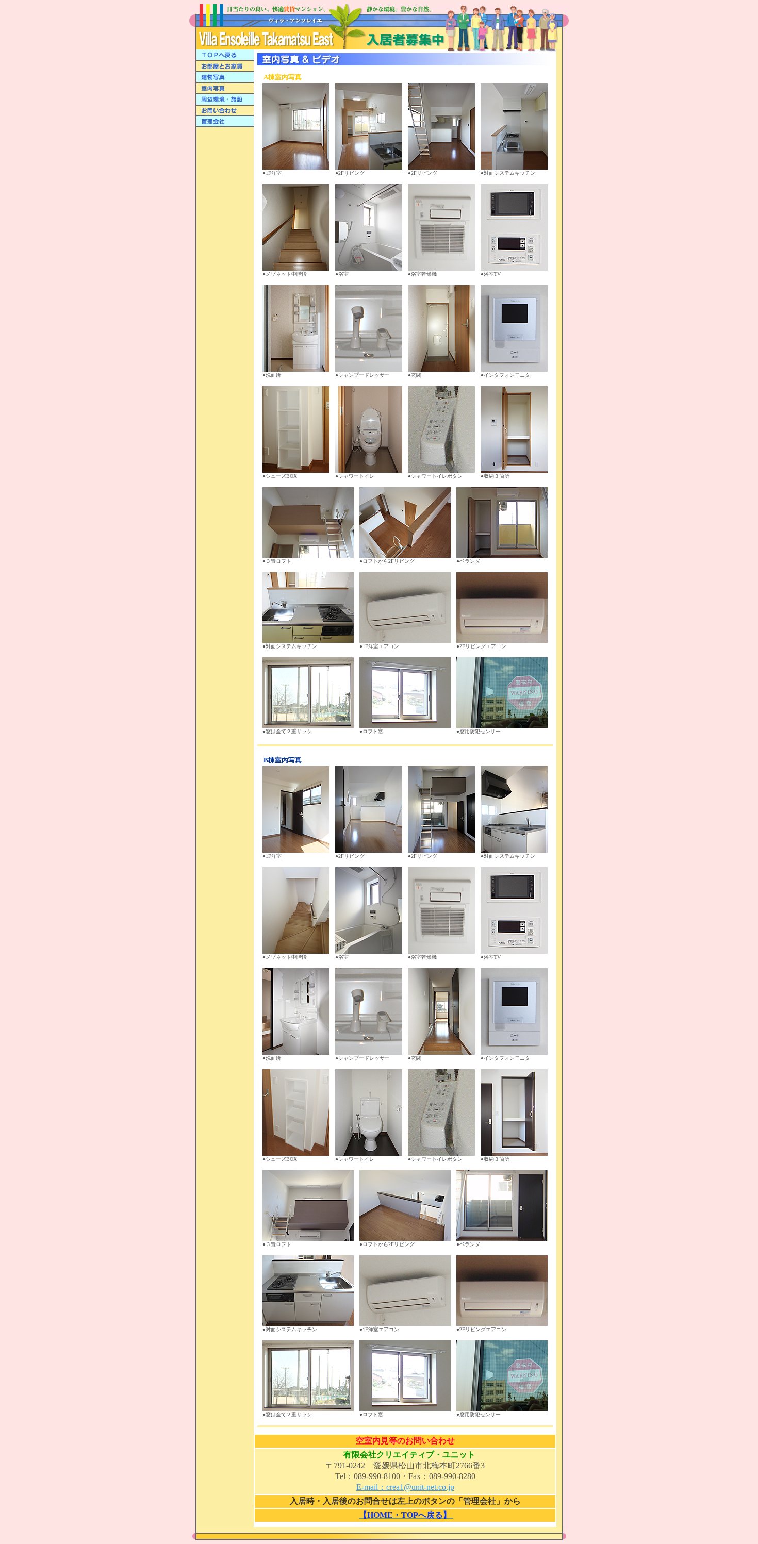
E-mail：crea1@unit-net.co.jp (405, 1487)
